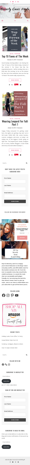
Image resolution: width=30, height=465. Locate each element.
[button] (22, 226)
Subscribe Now (22, 237)
